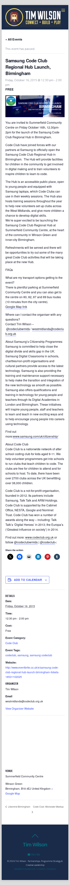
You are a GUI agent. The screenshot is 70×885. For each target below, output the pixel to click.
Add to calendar (28, 580)
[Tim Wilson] (33, 24)
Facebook (51, 868)
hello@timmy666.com (24, 868)
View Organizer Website (19, 708)
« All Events (13, 39)
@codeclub (47, 542)
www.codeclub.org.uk (39, 537)
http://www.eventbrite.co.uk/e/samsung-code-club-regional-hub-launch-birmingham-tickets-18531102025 (32, 672)
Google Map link (16, 307)
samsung (23, 655)
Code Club (11, 643)
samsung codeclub (41, 655)
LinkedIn (41, 868)
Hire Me (35, 854)
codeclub (10, 655)
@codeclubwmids (18, 329)
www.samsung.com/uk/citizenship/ (35, 436)
